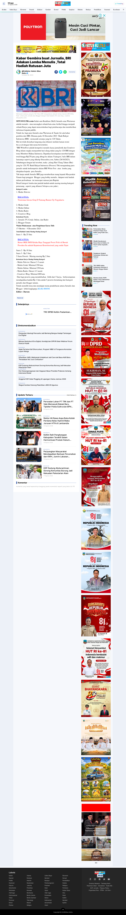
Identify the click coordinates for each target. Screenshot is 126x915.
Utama (29, 875)
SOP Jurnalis (94, 888)
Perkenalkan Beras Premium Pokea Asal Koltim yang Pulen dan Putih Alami (100, 230)
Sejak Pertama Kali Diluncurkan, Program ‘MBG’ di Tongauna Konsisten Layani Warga (45, 350)
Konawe (29, 890)
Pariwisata (48, 895)
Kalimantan (48, 900)
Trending (120, 3)
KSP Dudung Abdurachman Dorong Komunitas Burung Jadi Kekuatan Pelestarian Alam (45, 366)
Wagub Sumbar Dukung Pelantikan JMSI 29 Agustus (38, 385)
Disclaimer (101, 886)
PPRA (102, 890)
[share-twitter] (60, 72)
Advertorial (12, 888)
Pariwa (11, 905)
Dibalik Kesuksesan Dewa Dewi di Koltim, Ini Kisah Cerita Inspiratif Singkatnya (101, 243)
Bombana (30, 893)
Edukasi (39, 9)
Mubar (29, 902)
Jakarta (29, 885)
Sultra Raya (13, 9)
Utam (46, 905)
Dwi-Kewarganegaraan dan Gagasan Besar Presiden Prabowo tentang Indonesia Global (45, 372)
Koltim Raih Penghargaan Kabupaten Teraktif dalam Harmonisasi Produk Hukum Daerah (57, 437)
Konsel (56, 9)
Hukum (11, 885)
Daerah (31, 9)
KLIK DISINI (44, 288)
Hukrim (80, 9)
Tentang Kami (105, 883)
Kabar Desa (66, 890)
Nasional (107, 9)
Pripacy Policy (104, 888)
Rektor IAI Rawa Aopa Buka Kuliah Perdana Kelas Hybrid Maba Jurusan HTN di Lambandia (59, 421)
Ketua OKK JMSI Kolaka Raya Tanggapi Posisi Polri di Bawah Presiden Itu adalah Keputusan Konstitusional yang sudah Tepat (43, 244)
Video (11, 898)
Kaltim (64, 898)
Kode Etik (109, 886)
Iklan (46, 888)
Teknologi (30, 900)
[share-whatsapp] (65, 72)
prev (95, 863)
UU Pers (107, 890)
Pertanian (12, 890)
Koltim (4, 9)
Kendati (65, 900)
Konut (11, 902)
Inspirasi (71, 9)
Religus (29, 905)
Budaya (88, 9)
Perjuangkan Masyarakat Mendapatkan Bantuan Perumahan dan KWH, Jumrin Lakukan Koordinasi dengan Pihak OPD (60, 454)
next (96, 863)
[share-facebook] (56, 72)
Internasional (13, 895)
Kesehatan (116, 9)
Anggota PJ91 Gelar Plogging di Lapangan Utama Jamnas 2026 (42, 379)
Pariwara (65, 888)
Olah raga (48, 893)
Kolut (64, 895)
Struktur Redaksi (94, 883)
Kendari (48, 9)
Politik (64, 9)
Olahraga (12, 893)
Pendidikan (97, 9)
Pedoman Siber (92, 886)
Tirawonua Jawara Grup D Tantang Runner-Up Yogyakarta (41, 200)
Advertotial (48, 902)
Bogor (47, 466)
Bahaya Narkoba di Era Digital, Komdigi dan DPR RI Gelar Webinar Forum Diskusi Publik (45, 342)
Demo (46, 898)
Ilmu (64, 893)
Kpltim (65, 902)
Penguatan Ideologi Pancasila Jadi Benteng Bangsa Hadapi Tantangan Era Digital (45, 334)
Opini (46, 890)
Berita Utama (31, 895)
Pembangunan (49, 883)
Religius (65, 885)
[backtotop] (63, 910)
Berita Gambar (31, 898)
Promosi (11, 900)
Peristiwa (30, 888)
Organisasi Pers (94, 890)
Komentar (72, 72)
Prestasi (47, 885)
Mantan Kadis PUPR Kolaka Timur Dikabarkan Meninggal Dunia (101, 279)
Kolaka (65, 883)
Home (18, 54)
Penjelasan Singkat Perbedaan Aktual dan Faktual (100, 255)
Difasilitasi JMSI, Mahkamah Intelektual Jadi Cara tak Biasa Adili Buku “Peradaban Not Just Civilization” (44, 358)
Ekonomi (23, 9)
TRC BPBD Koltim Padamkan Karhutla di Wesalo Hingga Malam (100, 267)
